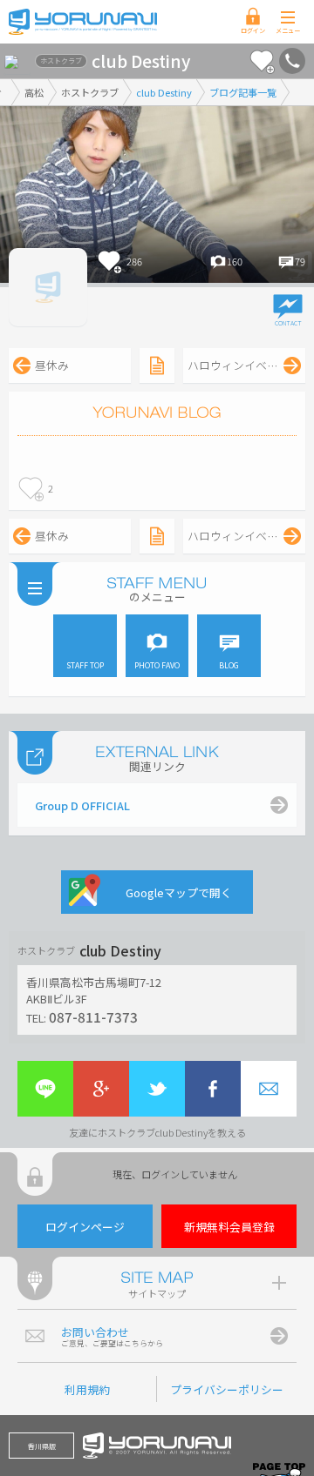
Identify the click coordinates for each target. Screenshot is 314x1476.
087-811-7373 (93, 1016)
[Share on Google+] (101, 1089)
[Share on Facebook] (213, 1089)
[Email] (269, 1089)
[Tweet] (157, 1089)
